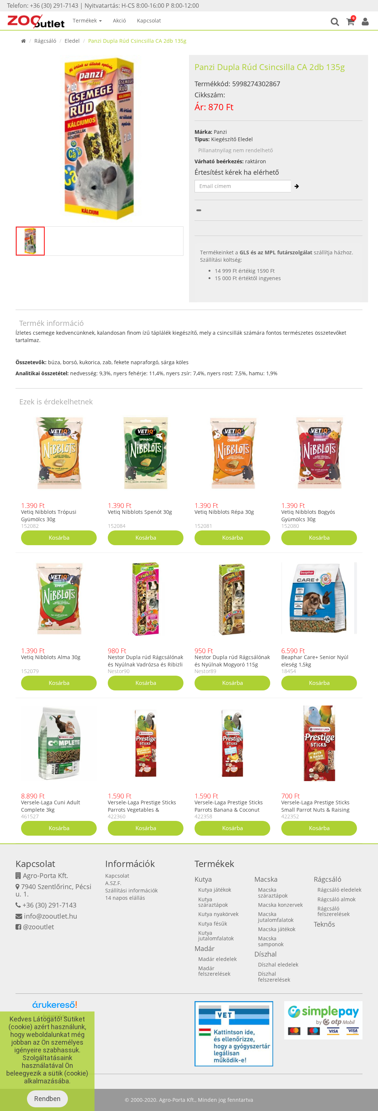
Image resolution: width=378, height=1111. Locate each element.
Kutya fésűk (212, 923)
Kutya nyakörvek (218, 913)
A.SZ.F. (113, 883)
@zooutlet (38, 926)
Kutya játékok (214, 889)
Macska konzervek (280, 904)
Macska (266, 879)
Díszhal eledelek (278, 964)
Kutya (203, 879)
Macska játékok (276, 929)
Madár (204, 948)
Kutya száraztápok (213, 902)
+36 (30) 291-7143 (49, 905)
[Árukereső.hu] (54, 1007)
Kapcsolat (149, 20)
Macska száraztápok (273, 892)
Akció (119, 20)
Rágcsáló (45, 40)
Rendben (47, 1099)
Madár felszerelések (214, 971)
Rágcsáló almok (336, 899)
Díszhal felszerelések (274, 976)
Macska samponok (271, 941)
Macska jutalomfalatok (275, 916)
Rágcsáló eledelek (339, 889)
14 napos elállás (125, 897)
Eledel (72, 40)
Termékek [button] (85, 20)
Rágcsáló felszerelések (333, 911)
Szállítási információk (131, 890)
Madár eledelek (217, 958)
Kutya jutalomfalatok (216, 935)
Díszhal (265, 954)
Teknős (324, 924)
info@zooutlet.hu (50, 916)
